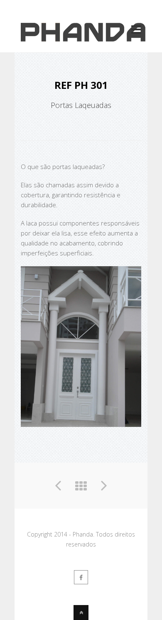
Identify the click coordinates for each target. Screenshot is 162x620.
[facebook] (81, 577)
